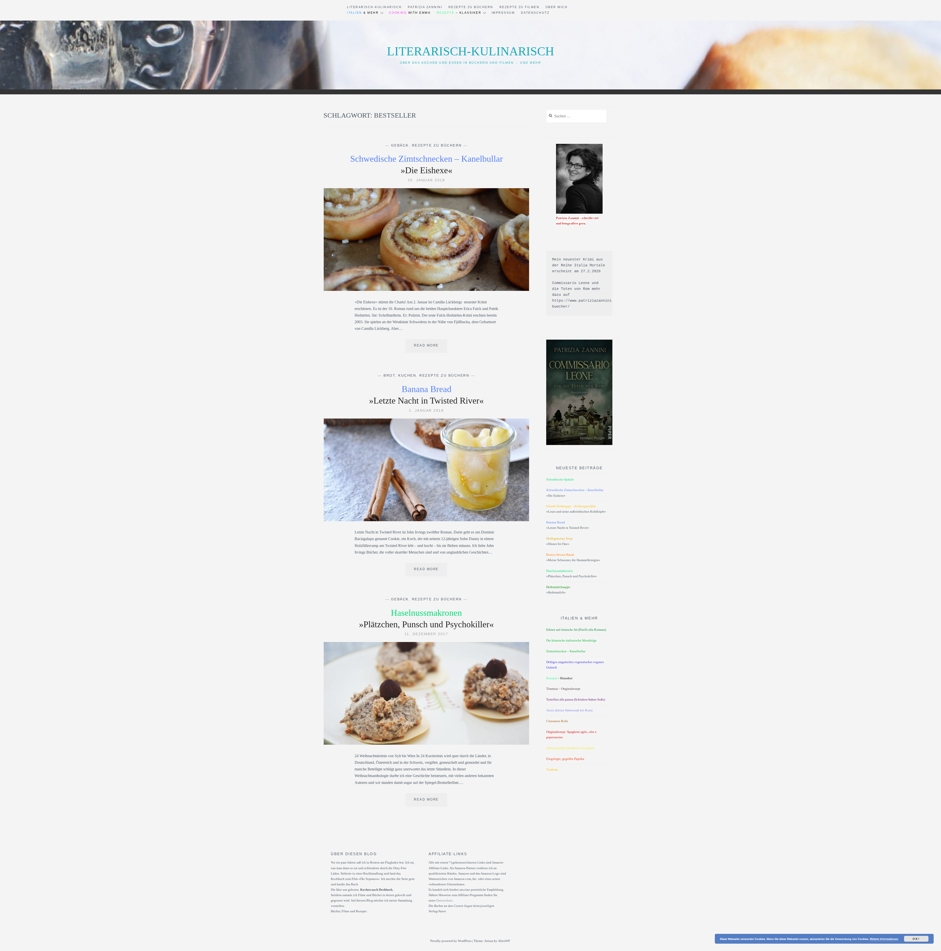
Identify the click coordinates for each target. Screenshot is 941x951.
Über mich (556, 7)
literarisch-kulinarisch (374, 7)
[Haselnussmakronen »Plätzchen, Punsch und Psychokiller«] (426, 743)
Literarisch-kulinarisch (470, 51)
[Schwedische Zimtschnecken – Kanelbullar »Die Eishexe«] (426, 289)
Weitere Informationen (884, 939)
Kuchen (407, 375)
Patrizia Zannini (425, 7)
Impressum (503, 12)
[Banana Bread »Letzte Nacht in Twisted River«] (426, 520)
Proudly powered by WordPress (450, 941)
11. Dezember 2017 (426, 634)
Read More (430, 347)
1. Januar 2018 (426, 410)
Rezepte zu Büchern (470, 7)
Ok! (916, 939)
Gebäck (400, 145)
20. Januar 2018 (426, 180)
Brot (389, 375)
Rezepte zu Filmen (519, 7)
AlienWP (504, 941)
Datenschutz (535, 12)
